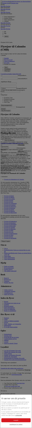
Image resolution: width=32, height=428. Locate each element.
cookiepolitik (18, 415)
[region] (16, 411)
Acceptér (16, 420)
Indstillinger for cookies (16, 424)
